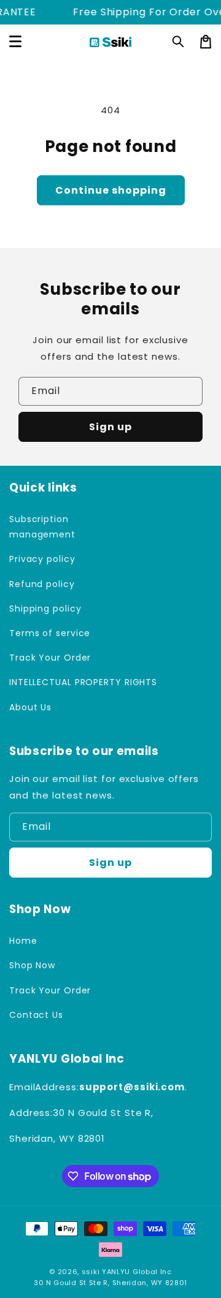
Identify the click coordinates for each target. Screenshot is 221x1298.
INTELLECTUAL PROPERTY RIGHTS (56, 682)
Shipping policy (45, 608)
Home (23, 941)
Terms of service (49, 633)
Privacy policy (42, 559)
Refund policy (42, 584)
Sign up (110, 427)
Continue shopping (110, 190)
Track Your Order (50, 657)
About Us (30, 707)
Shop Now (32, 965)
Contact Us (36, 1015)
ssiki (91, 1272)
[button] (178, 41)
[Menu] (15, 41)
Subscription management (42, 527)
